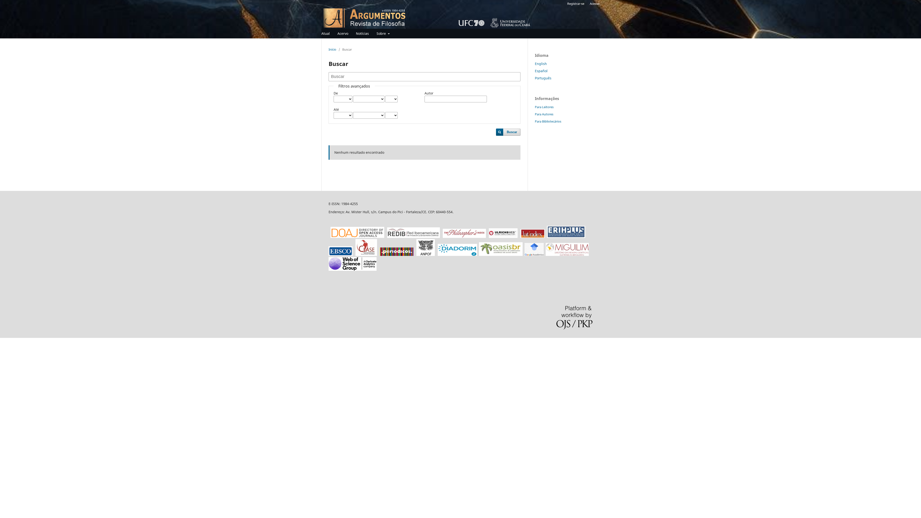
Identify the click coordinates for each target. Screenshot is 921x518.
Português (543, 78)
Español (541, 71)
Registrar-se (575, 3)
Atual (325, 33)
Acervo (342, 33)
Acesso (595, 3)
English (541, 63)
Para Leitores (544, 107)
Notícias (362, 33)
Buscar (512, 132)
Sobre (382, 33)
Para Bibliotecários (548, 121)
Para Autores (544, 114)
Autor (429, 93)
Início (332, 49)
